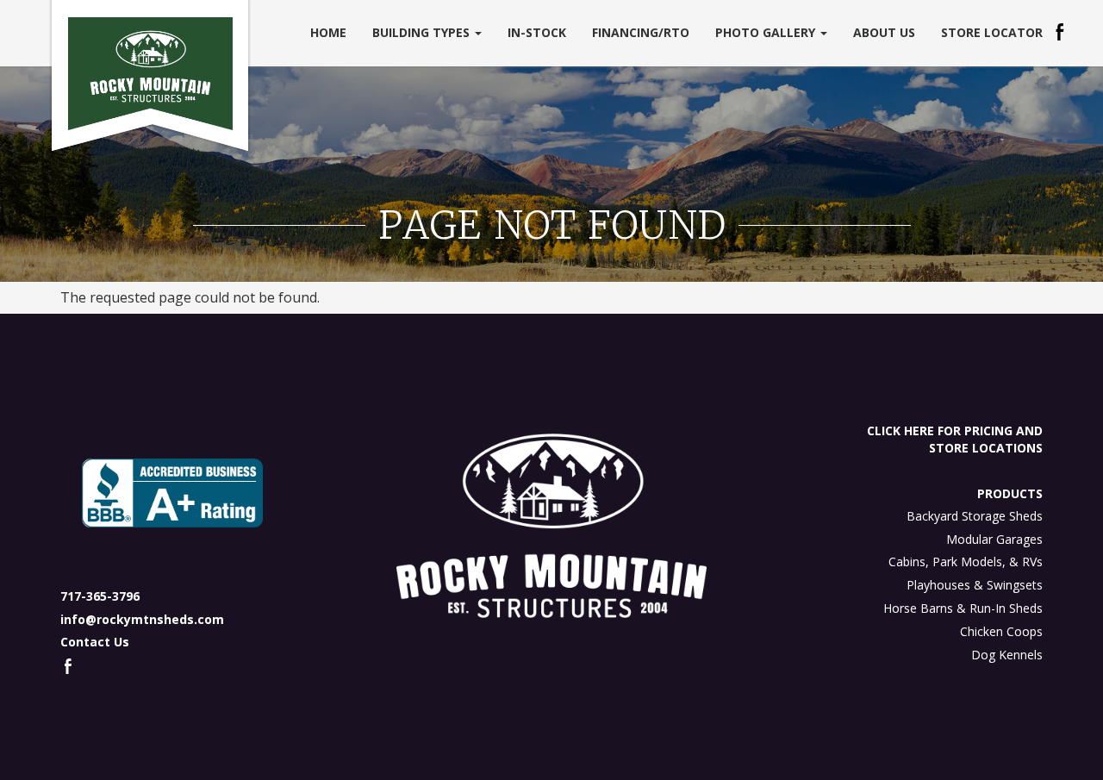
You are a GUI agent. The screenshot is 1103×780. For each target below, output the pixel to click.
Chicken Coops (1001, 631)
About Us (884, 32)
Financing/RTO (640, 32)
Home (328, 32)
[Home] (151, 73)
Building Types (422, 32)
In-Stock (537, 32)
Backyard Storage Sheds (975, 516)
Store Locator (992, 32)
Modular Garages (994, 539)
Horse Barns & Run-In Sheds (963, 608)
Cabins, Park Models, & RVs (965, 561)
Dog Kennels (1007, 654)
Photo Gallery (767, 32)
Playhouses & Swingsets (975, 585)
